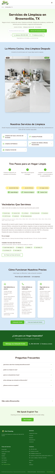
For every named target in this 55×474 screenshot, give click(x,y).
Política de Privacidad (32, 471)
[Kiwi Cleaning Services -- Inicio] (5, 3)
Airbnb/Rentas (32, 439)
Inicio (3, 7)
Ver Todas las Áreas (6, 464)
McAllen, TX (29, 247)
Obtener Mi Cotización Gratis (37, 31)
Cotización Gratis (17, 322)
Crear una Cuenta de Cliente (35, 322)
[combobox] (18, 30)
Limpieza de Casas (33, 433)
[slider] (29, 84)
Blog (30, 462)
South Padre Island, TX (9, 247)
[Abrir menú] (51, 2)
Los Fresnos (4, 460)
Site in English (27, 419)
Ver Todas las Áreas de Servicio (12, 255)
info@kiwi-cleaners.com (36, 453)
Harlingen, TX (20, 247)
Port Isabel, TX (18, 250)
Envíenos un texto (38, 35)
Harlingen (4, 453)
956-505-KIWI (35, 344)
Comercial (31, 442)
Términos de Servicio (41, 471)
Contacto (31, 464)
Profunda (31, 435)
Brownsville (4, 449)
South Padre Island (6, 451)
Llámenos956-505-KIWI (21, 35)
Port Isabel (4, 462)
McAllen (3, 455)
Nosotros (31, 460)
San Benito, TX (39, 247)
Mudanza (31, 437)
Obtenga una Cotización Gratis (15, 344)
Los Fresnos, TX (7, 250)
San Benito (4, 458)
